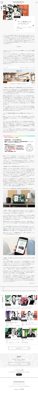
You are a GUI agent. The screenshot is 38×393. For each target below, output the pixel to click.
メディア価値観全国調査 (24, 125)
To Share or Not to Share (18, 40)
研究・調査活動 (24, 116)
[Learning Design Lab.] (2, 2)
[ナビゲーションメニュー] (36, 2)
